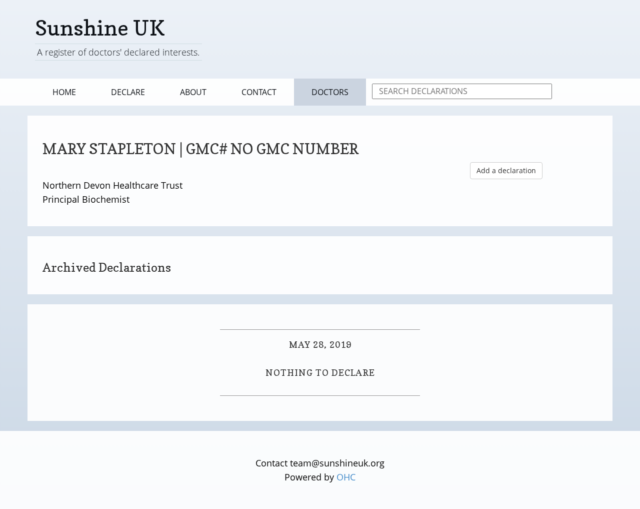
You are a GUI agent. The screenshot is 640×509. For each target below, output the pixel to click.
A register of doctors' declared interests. (118, 52)
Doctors (330, 92)
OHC (346, 477)
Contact (259, 92)
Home (64, 92)
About (193, 92)
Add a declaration (506, 170)
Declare (128, 92)
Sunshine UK (100, 28)
